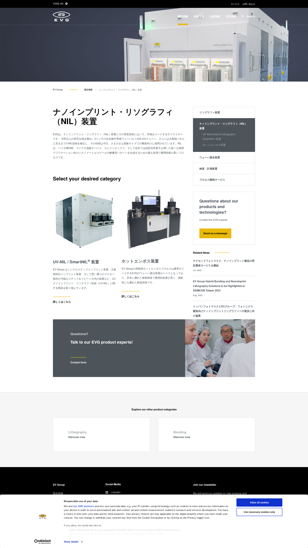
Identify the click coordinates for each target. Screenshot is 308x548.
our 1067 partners (83, 506)
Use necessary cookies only (259, 512)
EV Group (58, 89)
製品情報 (88, 89)
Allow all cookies (259, 502)
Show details (71, 541)
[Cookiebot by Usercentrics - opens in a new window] (43, 541)
